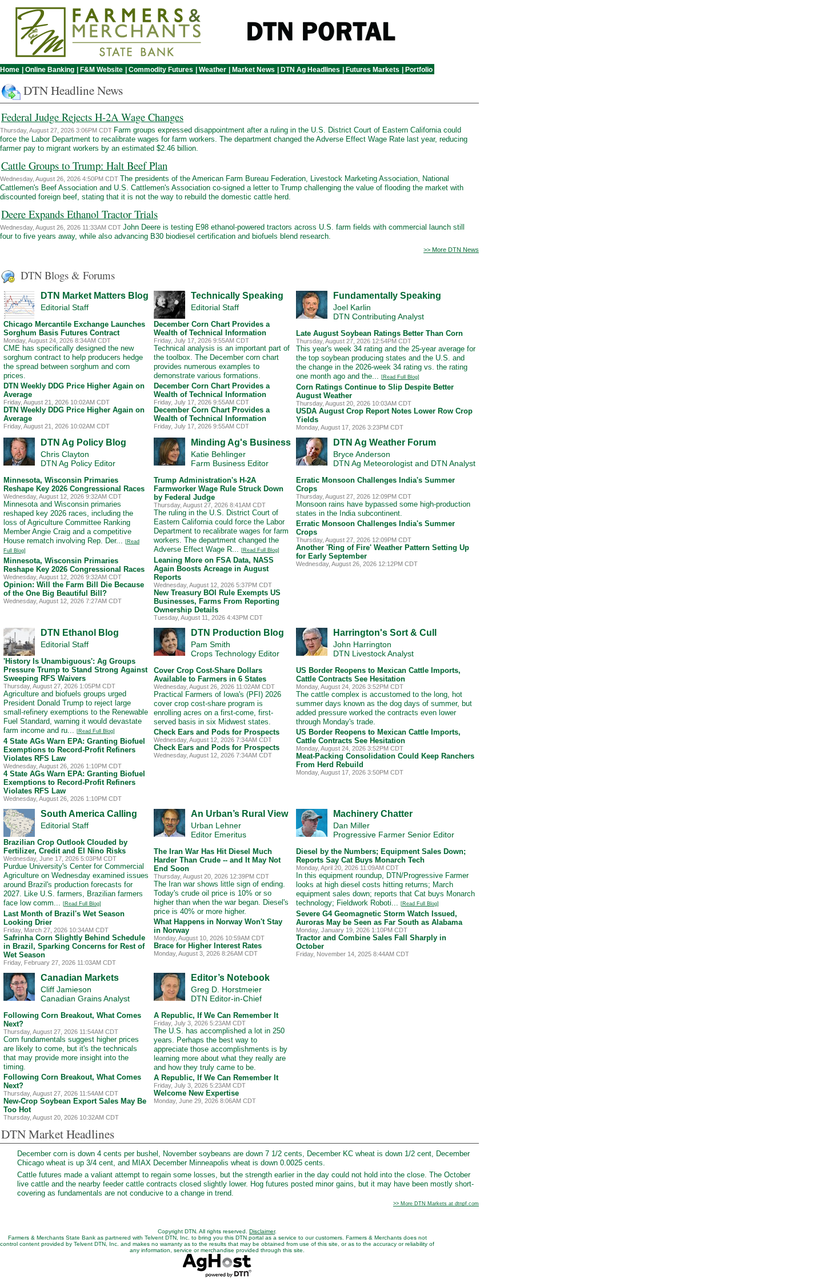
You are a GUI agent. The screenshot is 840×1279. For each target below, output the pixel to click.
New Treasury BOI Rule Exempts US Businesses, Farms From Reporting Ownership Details (217, 601)
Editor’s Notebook (230, 978)
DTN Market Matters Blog (95, 295)
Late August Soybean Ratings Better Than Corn (379, 333)
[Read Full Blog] (400, 377)
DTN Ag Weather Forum (384, 442)
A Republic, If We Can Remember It (216, 1015)
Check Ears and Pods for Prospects (216, 732)
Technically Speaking (237, 295)
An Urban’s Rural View (239, 814)
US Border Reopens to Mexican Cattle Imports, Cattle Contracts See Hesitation (378, 674)
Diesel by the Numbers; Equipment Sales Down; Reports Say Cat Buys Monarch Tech (381, 855)
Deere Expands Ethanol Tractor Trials (79, 214)
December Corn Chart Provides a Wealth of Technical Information (212, 328)
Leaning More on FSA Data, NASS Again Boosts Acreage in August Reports (214, 569)
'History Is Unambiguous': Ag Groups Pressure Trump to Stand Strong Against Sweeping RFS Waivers (75, 670)
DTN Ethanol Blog (80, 633)
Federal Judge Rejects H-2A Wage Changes (92, 117)
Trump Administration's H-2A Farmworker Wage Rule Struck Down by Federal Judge (218, 489)
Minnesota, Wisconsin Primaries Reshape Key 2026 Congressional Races (74, 484)
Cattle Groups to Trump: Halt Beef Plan (84, 165)
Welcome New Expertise (196, 1093)
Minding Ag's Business (241, 442)
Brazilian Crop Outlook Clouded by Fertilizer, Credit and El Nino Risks (65, 846)
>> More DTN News (451, 249)
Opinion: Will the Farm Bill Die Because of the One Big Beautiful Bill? (73, 589)
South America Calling (89, 814)
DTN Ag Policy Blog (83, 442)
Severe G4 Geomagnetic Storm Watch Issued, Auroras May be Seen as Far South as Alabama (379, 918)
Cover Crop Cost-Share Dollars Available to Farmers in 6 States (210, 674)
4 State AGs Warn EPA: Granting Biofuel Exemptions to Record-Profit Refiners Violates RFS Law (74, 750)
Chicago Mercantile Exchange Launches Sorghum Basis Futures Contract (74, 328)
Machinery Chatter (373, 814)
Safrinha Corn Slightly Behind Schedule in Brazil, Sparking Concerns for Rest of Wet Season (74, 946)
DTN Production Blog (237, 633)
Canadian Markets (80, 978)
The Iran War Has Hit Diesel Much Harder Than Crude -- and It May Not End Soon (217, 860)
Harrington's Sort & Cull (385, 633)
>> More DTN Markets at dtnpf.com (436, 1203)
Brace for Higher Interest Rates (208, 945)
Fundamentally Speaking (387, 295)
